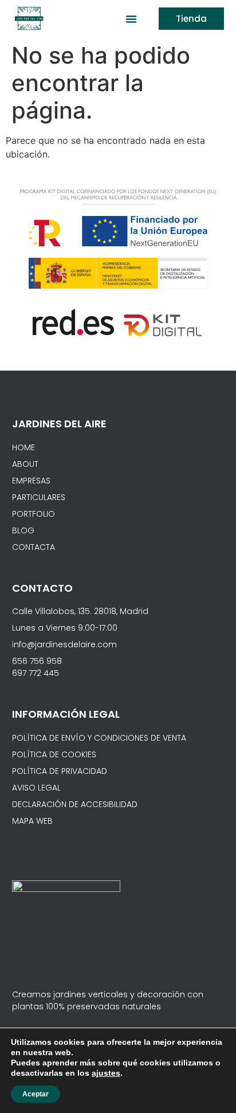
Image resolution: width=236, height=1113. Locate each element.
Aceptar (35, 1094)
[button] (131, 18)
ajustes (106, 1072)
